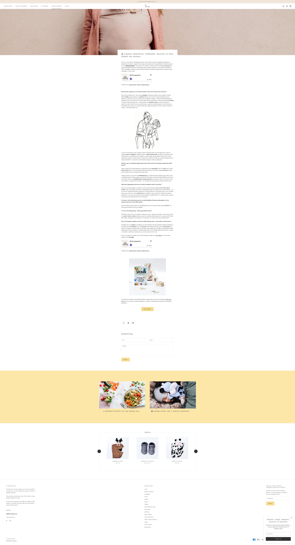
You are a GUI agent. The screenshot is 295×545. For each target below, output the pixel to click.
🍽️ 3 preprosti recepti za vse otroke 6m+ (120, 411)
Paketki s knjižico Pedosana (151, 519)
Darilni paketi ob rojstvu (150, 507)
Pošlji (270, 503)
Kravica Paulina (177, 461)
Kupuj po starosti (21, 6)
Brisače (146, 502)
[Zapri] (291, 517)
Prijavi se (278, 539)
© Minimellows (10, 538)
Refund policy (148, 527)
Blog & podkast (57, 6)
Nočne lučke (147, 509)
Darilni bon (34, 6)
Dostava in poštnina (149, 491)
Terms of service (148, 524)
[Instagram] (10, 520)
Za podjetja (44, 6)
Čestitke (146, 504)
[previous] (99, 451)
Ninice (146, 496)
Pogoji (146, 522)
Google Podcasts (145, 84)
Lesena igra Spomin (149, 517)
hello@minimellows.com (11, 514)
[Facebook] (6, 520)
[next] (196, 451)
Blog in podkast (148, 514)
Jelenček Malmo (118, 461)
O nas (67, 6)
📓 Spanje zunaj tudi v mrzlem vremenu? (170, 411)
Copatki (146, 499)
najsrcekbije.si (159, 235)
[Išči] (287, 6)
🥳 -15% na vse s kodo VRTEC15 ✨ (147, 1)
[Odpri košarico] (290, 6)
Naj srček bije (166, 65)
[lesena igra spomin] (147, 309)
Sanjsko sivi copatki (147, 461)
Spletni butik (8, 6)
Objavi (126, 359)
